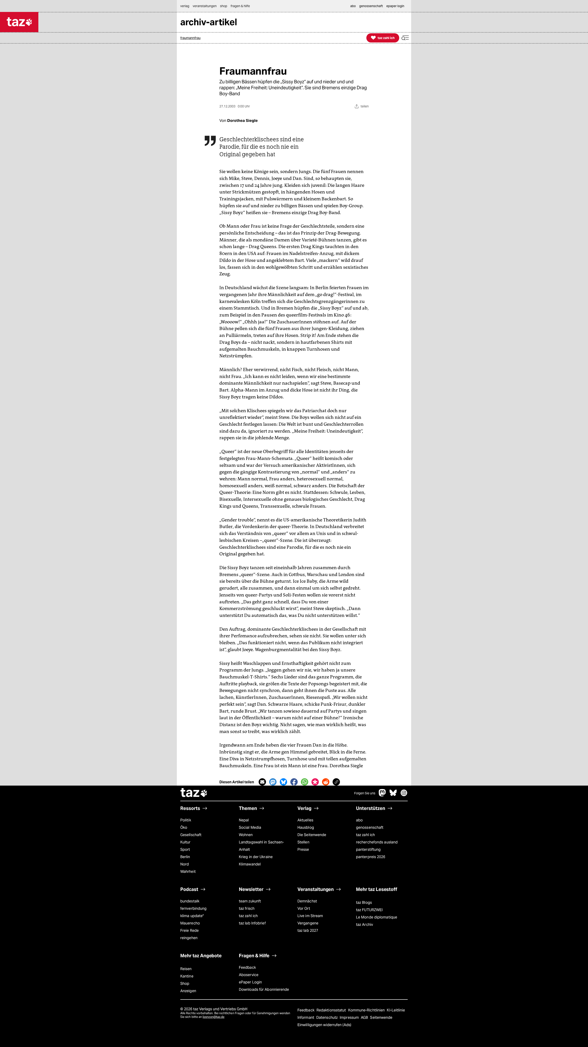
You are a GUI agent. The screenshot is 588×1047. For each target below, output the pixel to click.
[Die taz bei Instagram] (404, 795)
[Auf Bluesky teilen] (283, 782)
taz (194, 793)
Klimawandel (250, 864)
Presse (303, 849)
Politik (185, 820)
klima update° (192, 915)
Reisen (186, 968)
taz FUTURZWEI (369, 909)
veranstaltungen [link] (205, 6)
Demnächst (307, 901)
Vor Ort (303, 908)
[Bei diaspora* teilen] (315, 782)
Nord (184, 864)
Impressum (350, 1017)
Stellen (303, 842)
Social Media (250, 827)
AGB (365, 1017)
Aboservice (248, 974)
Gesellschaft (190, 834)
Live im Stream (310, 915)
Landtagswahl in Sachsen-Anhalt (261, 846)
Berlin (185, 856)
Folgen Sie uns (364, 793)
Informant (306, 1017)
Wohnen (246, 834)
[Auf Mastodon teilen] (273, 782)
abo (359, 820)
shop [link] (223, 6)
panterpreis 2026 (370, 856)
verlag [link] (184, 6)
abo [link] (353, 6)
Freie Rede (189, 930)
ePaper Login (250, 982)
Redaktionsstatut (332, 1010)
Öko (183, 827)
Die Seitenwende (311, 834)
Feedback (247, 967)
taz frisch (246, 908)
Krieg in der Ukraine (256, 856)
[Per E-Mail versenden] (262, 782)
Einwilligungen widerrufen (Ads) (324, 1024)
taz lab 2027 (307, 930)
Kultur (185, 842)
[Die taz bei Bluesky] (393, 795)
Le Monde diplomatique (376, 917)
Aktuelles (305, 820)
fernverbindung (193, 908)
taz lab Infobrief (252, 923)
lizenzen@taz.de (213, 1017)
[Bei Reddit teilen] (325, 782)
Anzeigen (188, 990)
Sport (185, 849)
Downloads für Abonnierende (264, 989)
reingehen (189, 937)
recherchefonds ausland (377, 842)
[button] (405, 38)
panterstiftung (368, 849)
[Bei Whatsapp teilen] (304, 782)
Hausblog (305, 827)
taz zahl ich (365, 834)
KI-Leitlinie (396, 1010)
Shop (184, 983)
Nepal (244, 820)
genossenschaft (369, 827)
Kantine (186, 976)
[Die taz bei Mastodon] (382, 795)
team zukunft (250, 901)
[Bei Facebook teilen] (294, 782)
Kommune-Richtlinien (367, 1010)
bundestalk (189, 901)
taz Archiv (364, 924)
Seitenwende (381, 1017)
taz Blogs (364, 902)
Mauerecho (190, 923)
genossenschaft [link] (371, 6)
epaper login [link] (395, 6)
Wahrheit (188, 871)
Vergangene (307, 923)
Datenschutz (327, 1017)
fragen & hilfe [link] (240, 6)
